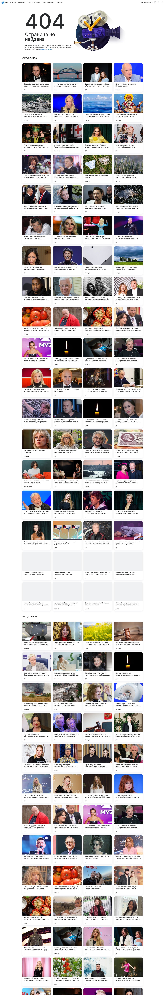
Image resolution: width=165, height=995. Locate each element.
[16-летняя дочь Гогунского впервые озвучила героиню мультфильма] (67, 505)
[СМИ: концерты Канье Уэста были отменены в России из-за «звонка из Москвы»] (36, 291)
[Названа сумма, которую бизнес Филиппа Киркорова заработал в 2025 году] (97, 443)
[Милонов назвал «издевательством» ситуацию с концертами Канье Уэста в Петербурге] (128, 657)
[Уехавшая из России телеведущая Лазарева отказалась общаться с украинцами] (67, 566)
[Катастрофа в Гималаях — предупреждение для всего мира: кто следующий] (36, 108)
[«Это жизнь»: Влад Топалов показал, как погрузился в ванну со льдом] (36, 910)
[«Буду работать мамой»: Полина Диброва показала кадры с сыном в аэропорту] (67, 697)
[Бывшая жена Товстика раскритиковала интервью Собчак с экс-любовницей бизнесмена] (36, 260)
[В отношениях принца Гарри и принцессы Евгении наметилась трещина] (128, 321)
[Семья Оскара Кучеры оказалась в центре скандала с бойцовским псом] (36, 77)
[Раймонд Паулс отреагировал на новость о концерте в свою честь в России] (67, 291)
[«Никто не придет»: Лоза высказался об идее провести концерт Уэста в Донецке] (36, 413)
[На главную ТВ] (6, 2)
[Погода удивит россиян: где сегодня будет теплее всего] (128, 260)
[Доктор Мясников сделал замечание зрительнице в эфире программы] (67, 169)
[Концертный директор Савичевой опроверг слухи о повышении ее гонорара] (128, 849)
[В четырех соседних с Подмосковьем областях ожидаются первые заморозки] (128, 627)
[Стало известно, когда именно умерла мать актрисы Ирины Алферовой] (67, 657)
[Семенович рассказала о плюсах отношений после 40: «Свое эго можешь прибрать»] (36, 819)
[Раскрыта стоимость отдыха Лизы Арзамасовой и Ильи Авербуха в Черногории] (128, 941)
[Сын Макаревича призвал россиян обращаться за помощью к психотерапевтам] (128, 138)
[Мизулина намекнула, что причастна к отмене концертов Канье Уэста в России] (67, 108)
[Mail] (3, 2)
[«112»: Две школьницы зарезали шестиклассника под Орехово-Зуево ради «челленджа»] (67, 352)
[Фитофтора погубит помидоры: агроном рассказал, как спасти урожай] (36, 321)
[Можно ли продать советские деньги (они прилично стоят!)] (128, 443)
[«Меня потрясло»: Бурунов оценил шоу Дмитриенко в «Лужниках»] (36, 566)
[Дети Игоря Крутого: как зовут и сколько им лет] (67, 382)
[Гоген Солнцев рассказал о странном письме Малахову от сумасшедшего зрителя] (36, 138)
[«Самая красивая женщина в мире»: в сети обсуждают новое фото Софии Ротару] (97, 627)
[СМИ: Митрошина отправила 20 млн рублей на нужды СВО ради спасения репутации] (97, 849)
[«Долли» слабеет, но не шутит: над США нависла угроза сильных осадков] (67, 596)
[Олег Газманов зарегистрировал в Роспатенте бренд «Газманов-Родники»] (36, 505)
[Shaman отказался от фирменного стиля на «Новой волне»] (128, 230)
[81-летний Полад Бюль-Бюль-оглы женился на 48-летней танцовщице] (67, 910)
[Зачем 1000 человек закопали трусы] (97, 169)
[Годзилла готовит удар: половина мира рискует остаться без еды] (97, 108)
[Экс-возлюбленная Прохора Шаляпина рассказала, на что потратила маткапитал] (97, 138)
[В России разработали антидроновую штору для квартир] (97, 260)
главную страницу (45, 49)
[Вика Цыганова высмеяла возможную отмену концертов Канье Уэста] (36, 849)
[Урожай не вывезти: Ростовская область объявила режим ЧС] (97, 474)
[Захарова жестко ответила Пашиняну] (36, 443)
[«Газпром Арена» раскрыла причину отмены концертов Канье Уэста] (128, 566)
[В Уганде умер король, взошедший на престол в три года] (67, 819)
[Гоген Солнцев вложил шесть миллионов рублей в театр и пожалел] (128, 819)
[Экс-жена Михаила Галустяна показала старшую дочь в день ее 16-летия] (128, 972)
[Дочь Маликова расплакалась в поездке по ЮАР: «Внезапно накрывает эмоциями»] (67, 972)
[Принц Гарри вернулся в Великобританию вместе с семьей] (67, 627)
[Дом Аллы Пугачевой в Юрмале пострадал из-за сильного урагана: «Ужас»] (36, 941)
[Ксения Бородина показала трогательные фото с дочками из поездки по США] (36, 535)
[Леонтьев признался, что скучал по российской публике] (36, 657)
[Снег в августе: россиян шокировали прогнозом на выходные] (128, 169)
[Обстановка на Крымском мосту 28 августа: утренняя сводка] (67, 77)
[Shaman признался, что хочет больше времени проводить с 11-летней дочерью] (36, 727)
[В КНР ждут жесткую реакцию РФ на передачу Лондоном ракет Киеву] (36, 697)
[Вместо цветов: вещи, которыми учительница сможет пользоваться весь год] (36, 474)
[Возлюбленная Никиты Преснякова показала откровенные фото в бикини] (97, 941)
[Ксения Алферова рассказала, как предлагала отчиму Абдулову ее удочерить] (97, 291)
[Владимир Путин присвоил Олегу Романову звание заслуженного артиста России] (128, 382)
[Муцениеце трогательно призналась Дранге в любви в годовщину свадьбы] (97, 819)
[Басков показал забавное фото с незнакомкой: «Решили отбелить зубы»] (97, 535)
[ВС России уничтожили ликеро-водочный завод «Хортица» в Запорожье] (36, 758)
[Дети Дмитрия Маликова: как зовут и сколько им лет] (97, 758)
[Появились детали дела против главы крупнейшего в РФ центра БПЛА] (128, 697)
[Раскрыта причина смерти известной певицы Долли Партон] (97, 230)
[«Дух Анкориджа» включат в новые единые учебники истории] (36, 199)
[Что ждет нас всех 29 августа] (36, 627)
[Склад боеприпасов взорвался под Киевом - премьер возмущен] (97, 657)
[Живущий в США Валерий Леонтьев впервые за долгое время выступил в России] (97, 382)
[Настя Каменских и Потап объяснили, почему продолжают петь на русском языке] (36, 596)
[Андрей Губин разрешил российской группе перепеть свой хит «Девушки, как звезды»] (97, 505)
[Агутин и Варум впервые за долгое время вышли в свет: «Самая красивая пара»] (128, 474)
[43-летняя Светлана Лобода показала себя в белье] (67, 230)
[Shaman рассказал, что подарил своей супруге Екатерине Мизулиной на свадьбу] (67, 788)
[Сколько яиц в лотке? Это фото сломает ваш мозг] (97, 596)
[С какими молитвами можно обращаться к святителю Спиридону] (128, 108)
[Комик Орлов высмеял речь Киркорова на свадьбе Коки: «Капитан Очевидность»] (128, 352)
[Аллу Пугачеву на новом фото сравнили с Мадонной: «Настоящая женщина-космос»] (67, 443)
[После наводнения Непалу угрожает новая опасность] (67, 758)
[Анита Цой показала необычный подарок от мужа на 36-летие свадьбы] (128, 291)
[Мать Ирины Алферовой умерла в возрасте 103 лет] (97, 910)
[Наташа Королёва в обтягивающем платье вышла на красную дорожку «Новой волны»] (36, 788)
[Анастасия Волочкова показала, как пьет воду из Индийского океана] (67, 199)
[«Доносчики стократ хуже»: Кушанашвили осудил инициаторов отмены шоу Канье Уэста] (36, 230)
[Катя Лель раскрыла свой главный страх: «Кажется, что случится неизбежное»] (128, 505)
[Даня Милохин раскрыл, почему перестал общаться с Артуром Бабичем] (128, 788)
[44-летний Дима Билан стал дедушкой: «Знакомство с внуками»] (97, 199)
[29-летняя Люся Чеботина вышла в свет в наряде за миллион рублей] (36, 352)
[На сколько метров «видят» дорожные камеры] (67, 535)
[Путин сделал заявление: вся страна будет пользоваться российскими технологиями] (97, 352)
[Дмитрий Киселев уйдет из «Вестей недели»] (128, 77)
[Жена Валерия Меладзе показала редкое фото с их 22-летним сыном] (97, 566)
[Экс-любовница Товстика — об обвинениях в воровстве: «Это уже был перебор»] (67, 474)
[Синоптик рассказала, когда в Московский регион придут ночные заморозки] (128, 199)
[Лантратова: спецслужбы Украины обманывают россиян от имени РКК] (67, 138)
